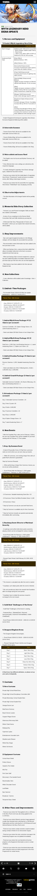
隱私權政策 (15, 889)
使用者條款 (8, 889)
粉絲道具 (29, 889)
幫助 (24, 889)
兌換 (21, 889)
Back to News (18, 863)
